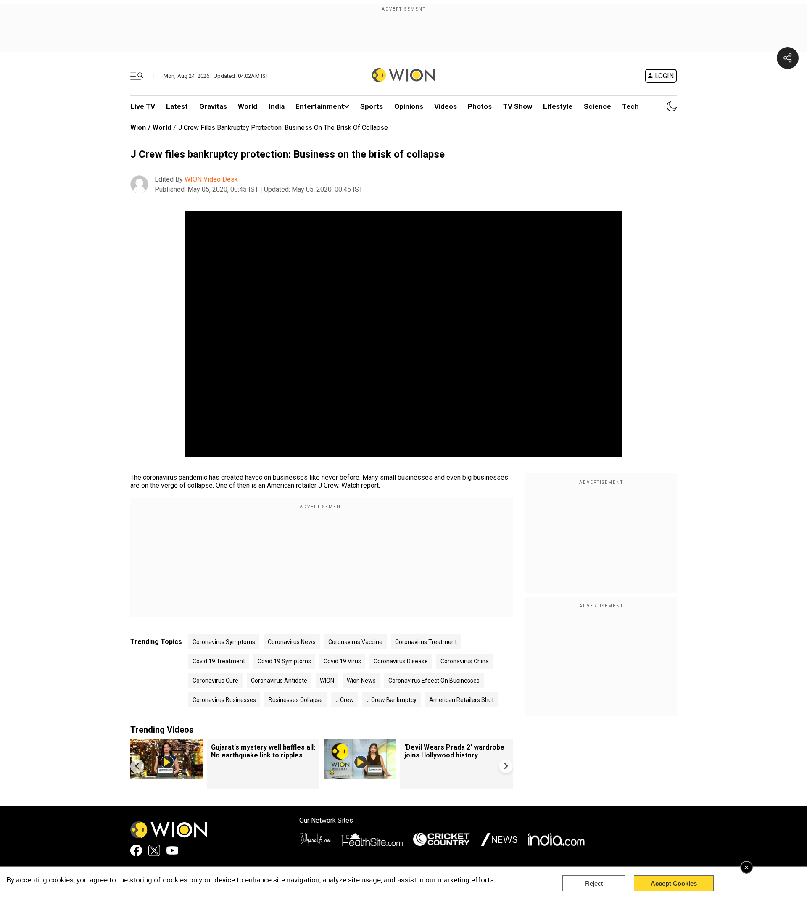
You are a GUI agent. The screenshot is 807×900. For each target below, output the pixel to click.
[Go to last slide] (137, 766)
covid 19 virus (342, 661)
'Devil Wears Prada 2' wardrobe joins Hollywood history (454, 751)
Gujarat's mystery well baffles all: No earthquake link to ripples (263, 751)
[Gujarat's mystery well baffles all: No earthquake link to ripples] (166, 775)
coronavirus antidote (279, 680)
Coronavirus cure (215, 680)
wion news (361, 680)
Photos (480, 106)
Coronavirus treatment (426, 642)
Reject (594, 883)
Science (597, 106)
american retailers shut (461, 700)
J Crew (344, 700)
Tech (630, 106)
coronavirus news (292, 642)
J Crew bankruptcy (392, 700)
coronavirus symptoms (224, 642)
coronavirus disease (401, 661)
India (277, 106)
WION (327, 680)
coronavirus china (464, 661)
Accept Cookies (674, 883)
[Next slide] (506, 766)
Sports (371, 106)
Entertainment (319, 106)
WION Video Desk (211, 179)
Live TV (142, 106)
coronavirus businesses (224, 700)
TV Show (517, 106)
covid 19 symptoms (284, 661)
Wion (138, 128)
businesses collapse (296, 700)
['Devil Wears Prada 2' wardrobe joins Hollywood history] (360, 775)
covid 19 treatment (219, 661)
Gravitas (213, 106)
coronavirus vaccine (355, 642)
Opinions (408, 106)
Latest (177, 106)
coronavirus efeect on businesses (434, 680)
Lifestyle (557, 106)
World (247, 106)
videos (445, 106)
